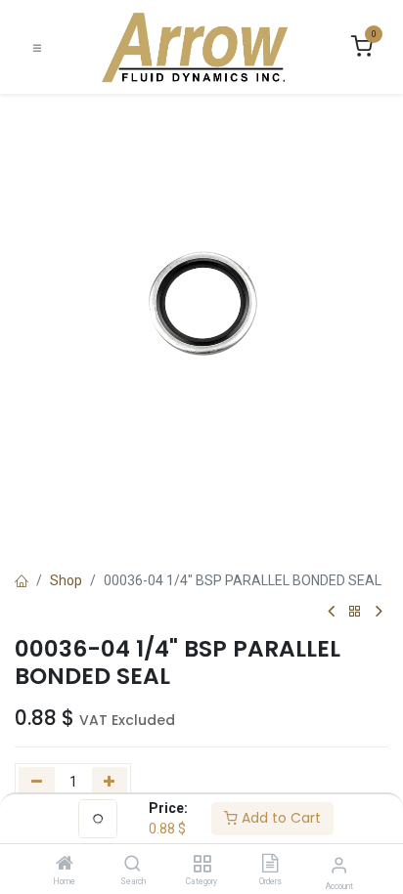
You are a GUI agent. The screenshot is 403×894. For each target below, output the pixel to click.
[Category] (202, 865)
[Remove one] (37, 782)
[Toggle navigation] (37, 47)
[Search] (132, 865)
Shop (66, 580)
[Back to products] (355, 612)
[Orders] (270, 865)
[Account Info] (339, 865)
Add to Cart (279, 818)
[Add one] (110, 782)
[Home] (64, 865)
